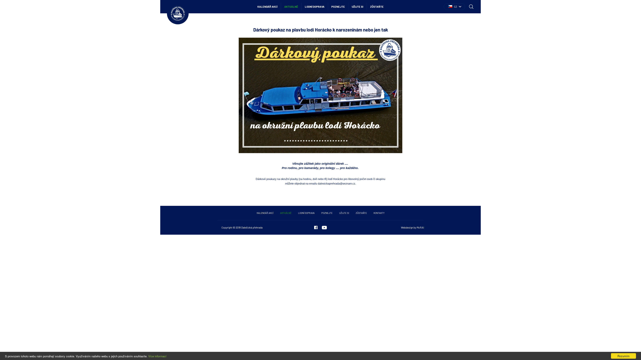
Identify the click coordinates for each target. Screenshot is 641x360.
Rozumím (623, 356)
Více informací (157, 356)
